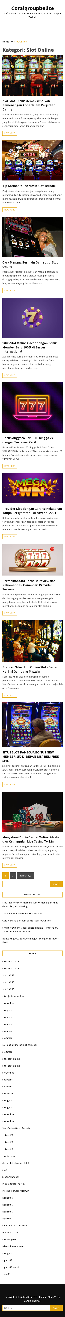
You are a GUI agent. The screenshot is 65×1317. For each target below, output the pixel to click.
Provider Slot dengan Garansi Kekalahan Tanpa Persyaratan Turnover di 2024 (32, 510)
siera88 (6, 1274)
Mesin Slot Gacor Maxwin (15, 1190)
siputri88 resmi (10, 1267)
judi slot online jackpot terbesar (19, 1044)
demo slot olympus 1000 (15, 1162)
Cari (56, 884)
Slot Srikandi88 (10, 1176)
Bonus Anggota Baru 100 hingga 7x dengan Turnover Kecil (27, 440)
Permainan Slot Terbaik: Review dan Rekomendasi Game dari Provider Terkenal (29, 585)
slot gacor (7, 1010)
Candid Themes (32, 1300)
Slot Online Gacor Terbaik (16, 1128)
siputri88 (7, 1260)
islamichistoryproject (14, 1246)
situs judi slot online (13, 996)
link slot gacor (10, 1232)
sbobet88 (7, 1079)
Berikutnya (25, 875)
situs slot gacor (10, 961)
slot (4, 1169)
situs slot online (11, 1058)
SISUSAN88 (8, 975)
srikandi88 (7, 1135)
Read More (9, 133)
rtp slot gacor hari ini (13, 1183)
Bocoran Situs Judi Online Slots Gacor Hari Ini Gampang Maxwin (29, 669)
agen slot (7, 1197)
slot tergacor (9, 1239)
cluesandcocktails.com (14, 1225)
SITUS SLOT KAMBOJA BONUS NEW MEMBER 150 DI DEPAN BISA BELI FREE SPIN (30, 756)
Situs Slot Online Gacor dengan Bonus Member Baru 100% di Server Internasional (29, 347)
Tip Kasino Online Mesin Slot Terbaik (29, 185)
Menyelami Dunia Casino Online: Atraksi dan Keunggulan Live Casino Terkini (31, 839)
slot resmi (7, 1093)
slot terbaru (8, 1156)
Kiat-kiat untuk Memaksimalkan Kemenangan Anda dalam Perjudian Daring (28, 105)
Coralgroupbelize (32, 8)
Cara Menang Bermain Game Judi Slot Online (30, 264)
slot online (8, 1003)
